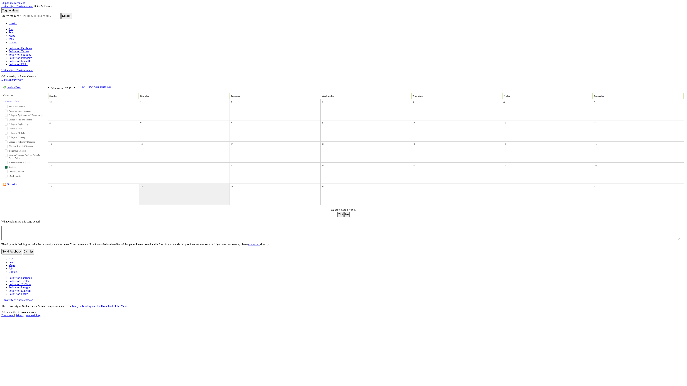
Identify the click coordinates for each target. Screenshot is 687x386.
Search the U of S (11, 15)
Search (66, 15)
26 (595, 165)
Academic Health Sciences (20, 111)
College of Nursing (17, 137)
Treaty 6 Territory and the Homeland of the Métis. (100, 306)
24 (414, 165)
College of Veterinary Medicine (22, 142)
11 (504, 123)
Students (12, 167)
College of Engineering (18, 124)
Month (103, 87)
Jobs (11, 38)
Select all (8, 101)
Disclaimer (7, 79)
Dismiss (28, 251)
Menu (10, 10)
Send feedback (11, 251)
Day (91, 87)
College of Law (15, 128)
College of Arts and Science (20, 119)
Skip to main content (13, 2)
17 (414, 144)
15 (232, 144)
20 (50, 165)
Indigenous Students (17, 151)
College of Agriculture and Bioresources (26, 115)
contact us (254, 244)
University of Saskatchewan (17, 6)
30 (50, 102)
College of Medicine (17, 133)
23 (323, 165)
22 (232, 165)
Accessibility (33, 315)
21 (141, 165)
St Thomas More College (19, 162)
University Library (16, 171)
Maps (12, 35)
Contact (13, 42)
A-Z (11, 29)
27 (50, 186)
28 (141, 186)
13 (50, 144)
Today (82, 87)
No (347, 214)
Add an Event (14, 87)
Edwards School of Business (21, 146)
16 (323, 144)
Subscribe (12, 184)
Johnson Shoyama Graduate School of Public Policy (25, 157)
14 (141, 144)
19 (595, 144)
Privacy (18, 79)
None (16, 101)
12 (595, 123)
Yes (340, 214)
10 (414, 123)
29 (232, 186)
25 (504, 165)
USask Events (15, 176)
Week (96, 87)
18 (504, 144)
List (109, 87)
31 (141, 102)
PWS (13, 23)
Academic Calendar (17, 106)
